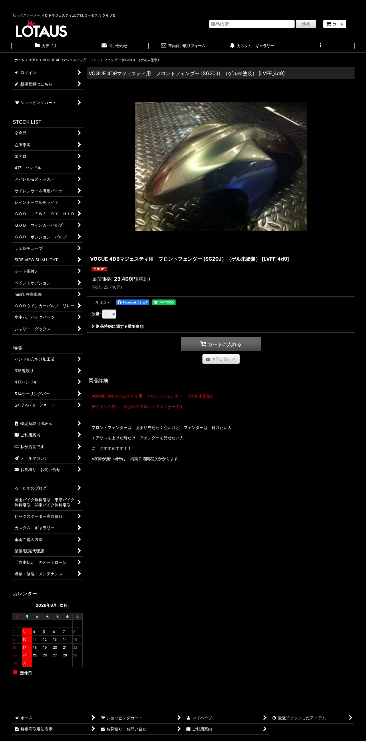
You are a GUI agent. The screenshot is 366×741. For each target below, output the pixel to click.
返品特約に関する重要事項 (120, 326)
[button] (320, 46)
